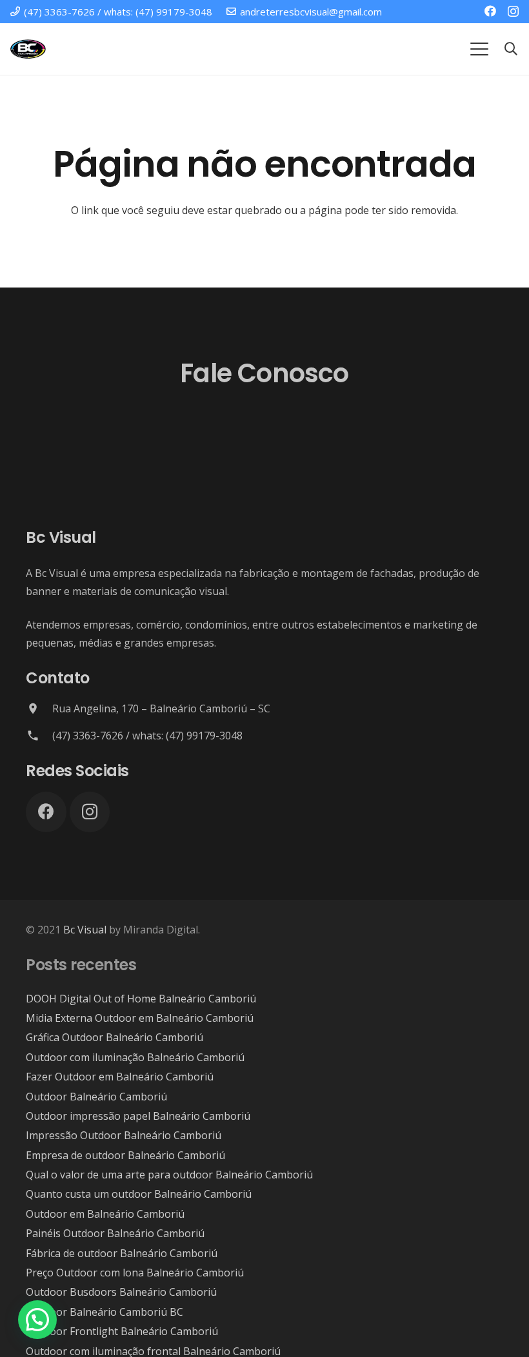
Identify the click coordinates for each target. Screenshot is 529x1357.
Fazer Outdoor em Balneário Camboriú (120, 1076)
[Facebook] (490, 11)
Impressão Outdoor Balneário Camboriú (123, 1135)
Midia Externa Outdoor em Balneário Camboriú (140, 1018)
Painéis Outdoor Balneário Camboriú (115, 1233)
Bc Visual (84, 930)
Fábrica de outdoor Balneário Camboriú (121, 1253)
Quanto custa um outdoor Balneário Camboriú (139, 1194)
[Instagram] (513, 11)
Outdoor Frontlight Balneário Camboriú (122, 1331)
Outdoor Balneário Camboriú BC (104, 1312)
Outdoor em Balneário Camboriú (105, 1214)
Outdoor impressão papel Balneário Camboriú (138, 1116)
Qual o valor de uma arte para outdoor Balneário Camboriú (169, 1174)
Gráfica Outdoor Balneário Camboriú (114, 1037)
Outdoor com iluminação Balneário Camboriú (135, 1057)
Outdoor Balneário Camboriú (96, 1096)
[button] (479, 49)
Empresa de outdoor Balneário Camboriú (125, 1155)
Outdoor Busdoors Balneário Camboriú (121, 1292)
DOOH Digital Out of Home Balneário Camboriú (141, 998)
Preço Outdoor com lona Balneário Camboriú (135, 1272)
